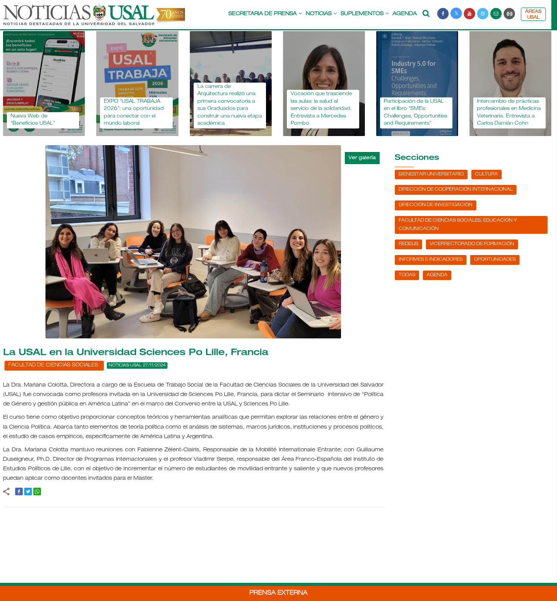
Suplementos (362, 14)
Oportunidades (495, 259)
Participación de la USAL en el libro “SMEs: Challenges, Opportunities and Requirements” (349, 113)
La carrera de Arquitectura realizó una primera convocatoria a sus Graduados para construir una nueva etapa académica (163, 106)
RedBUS (408, 244)
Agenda (405, 14)
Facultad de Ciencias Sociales (53, 365)
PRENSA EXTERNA (278, 593)
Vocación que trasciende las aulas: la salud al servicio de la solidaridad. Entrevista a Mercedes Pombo (255, 109)
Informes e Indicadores (431, 259)
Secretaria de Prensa (262, 14)
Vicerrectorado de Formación (472, 244)
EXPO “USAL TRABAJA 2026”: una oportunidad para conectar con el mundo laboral (68, 113)
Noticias (319, 14)
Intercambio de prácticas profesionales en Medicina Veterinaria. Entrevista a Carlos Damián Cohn (443, 113)
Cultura (486, 174)
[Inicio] (93, 18)
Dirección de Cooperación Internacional (456, 189)
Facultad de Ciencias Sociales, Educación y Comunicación (458, 224)
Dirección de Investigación (436, 205)
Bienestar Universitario (431, 174)
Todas (407, 275)
